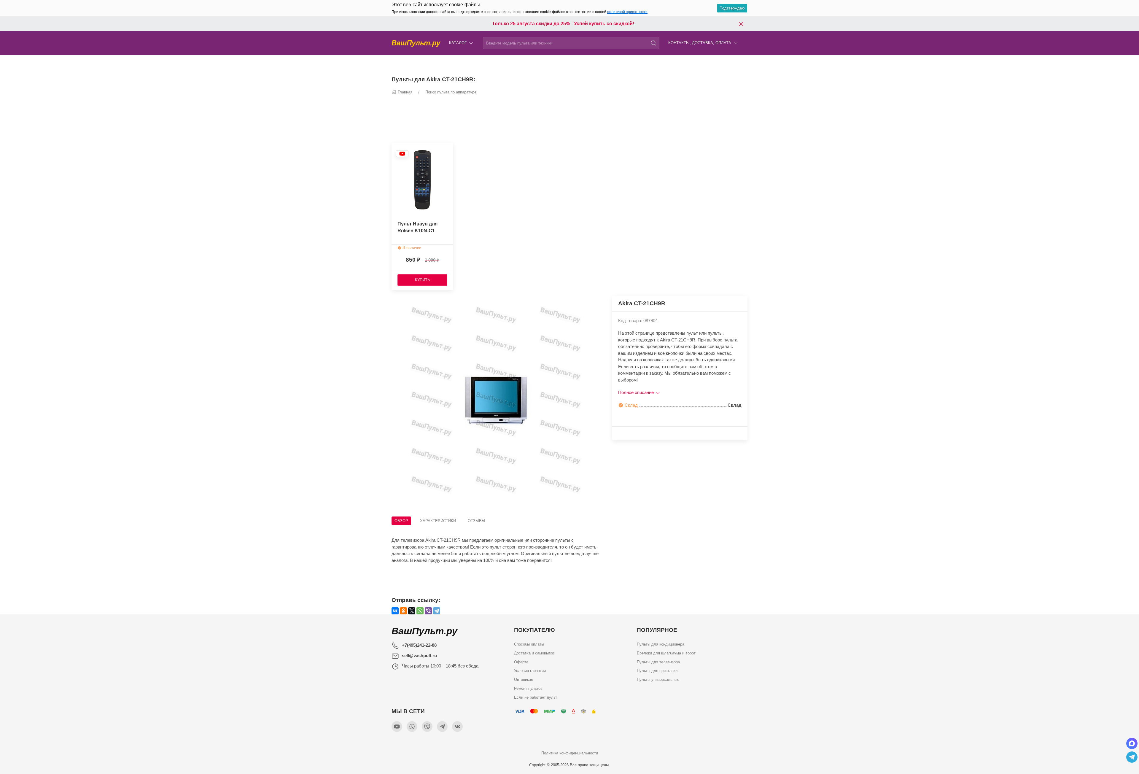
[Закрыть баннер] (741, 24)
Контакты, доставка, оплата (699, 43)
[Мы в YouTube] (397, 726)
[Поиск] (653, 43)
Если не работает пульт (535, 697)
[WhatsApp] (420, 610)
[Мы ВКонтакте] (457, 726)
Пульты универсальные (658, 679)
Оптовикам (524, 679)
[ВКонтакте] (395, 610)
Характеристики (438, 521)
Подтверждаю (732, 8)
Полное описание (636, 392)
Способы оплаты (529, 644)
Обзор (401, 521)
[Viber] (428, 610)
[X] (411, 610)
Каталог (458, 43)
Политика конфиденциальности (569, 753)
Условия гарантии (530, 670)
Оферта (521, 661)
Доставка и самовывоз (534, 653)
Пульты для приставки (657, 670)
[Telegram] (436, 610)
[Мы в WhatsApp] (412, 726)
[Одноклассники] (403, 610)
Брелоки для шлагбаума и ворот (666, 653)
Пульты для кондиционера (660, 644)
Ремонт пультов (528, 688)
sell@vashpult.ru (419, 655)
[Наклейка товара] (402, 153)
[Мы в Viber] (427, 726)
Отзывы (476, 521)
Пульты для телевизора (658, 661)
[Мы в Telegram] (442, 726)
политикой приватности (627, 12)
